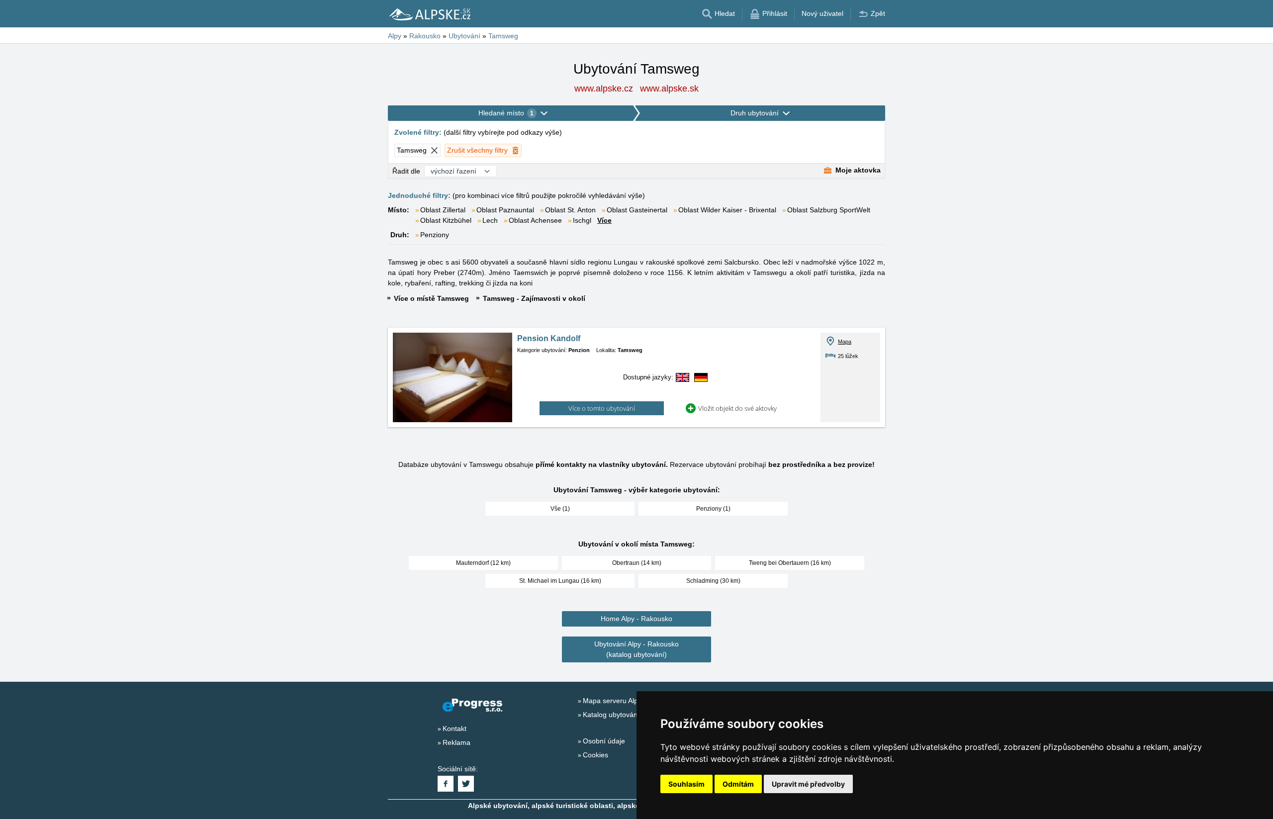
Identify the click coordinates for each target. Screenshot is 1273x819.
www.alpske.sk (669, 88)
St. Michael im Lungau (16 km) (560, 580)
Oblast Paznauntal (505, 210)
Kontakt (454, 728)
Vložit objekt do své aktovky (737, 408)
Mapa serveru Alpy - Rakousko (631, 701)
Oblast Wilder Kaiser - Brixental (727, 210)
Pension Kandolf (548, 338)
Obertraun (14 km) (636, 562)
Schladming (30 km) (713, 580)
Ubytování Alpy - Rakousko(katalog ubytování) (636, 649)
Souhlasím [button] (686, 784)
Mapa (844, 342)
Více (604, 220)
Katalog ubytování (611, 715)
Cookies (595, 755)
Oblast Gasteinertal (637, 210)
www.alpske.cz (603, 88)
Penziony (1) (713, 508)
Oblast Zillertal (442, 210)
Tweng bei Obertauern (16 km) (790, 562)
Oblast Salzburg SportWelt (828, 210)
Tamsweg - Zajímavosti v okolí (534, 298)
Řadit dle (406, 171)
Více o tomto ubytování (601, 408)
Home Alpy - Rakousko (636, 619)
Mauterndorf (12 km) (483, 562)
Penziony (434, 235)
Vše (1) (560, 508)
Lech (490, 220)
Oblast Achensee (535, 220)
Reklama (456, 742)
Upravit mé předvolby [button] (808, 784)
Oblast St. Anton (570, 210)
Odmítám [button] (738, 784)
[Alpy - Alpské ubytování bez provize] (429, 14)
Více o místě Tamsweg (431, 298)
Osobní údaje (604, 741)
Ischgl (582, 220)
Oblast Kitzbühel (445, 220)
